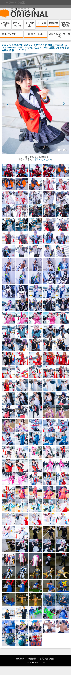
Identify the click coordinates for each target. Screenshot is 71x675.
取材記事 (53, 23)
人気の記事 (5, 24)
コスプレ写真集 (65, 24)
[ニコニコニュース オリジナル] (24, 13)
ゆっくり (41, 23)
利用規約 (20, 658)
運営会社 (32, 658)
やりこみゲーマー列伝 (59, 35)
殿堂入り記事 (35, 34)
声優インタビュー (11, 34)
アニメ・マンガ (17, 24)
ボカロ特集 (29, 24)
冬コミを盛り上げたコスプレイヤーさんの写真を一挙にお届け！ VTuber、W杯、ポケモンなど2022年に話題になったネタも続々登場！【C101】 (35, 47)
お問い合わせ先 (47, 658)
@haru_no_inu (43, 159)
